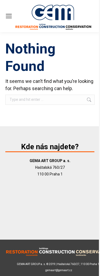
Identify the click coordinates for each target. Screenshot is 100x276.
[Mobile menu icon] (8, 16)
